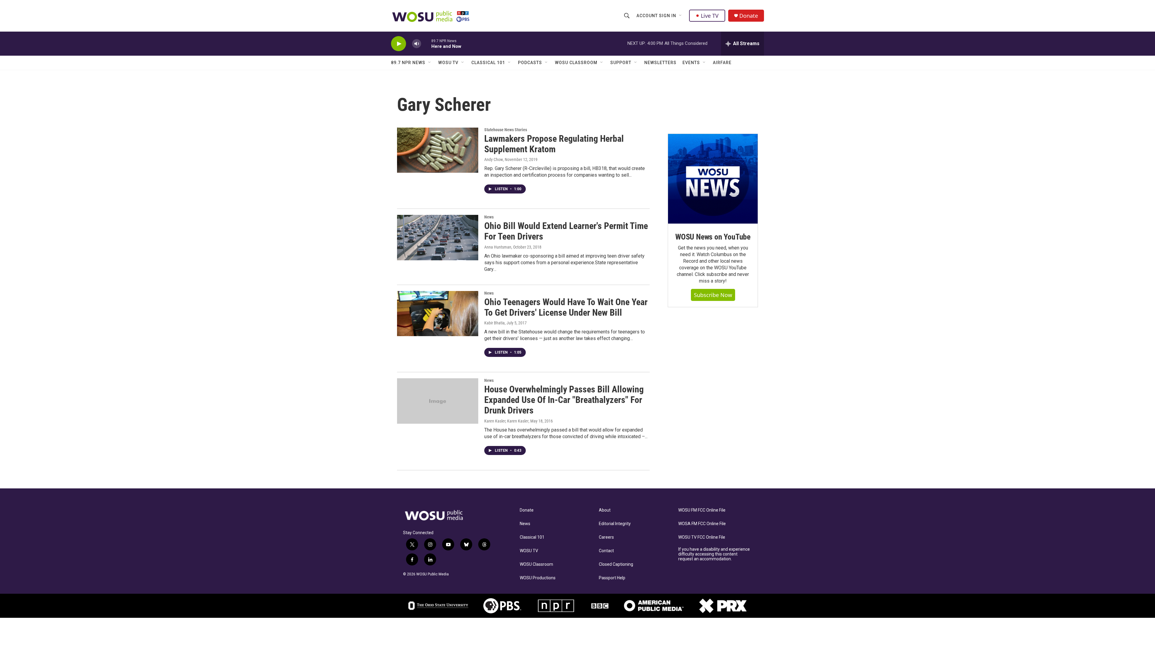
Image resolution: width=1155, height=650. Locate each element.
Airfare (722, 62)
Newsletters (660, 62)
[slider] (426, 43)
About (605, 510)
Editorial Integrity (615, 524)
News (489, 217)
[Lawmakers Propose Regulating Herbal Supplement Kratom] (437, 150)
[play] (398, 43)
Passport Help (612, 578)
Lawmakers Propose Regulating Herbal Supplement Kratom (554, 143)
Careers (606, 537)
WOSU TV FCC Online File (701, 537)
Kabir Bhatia (494, 322)
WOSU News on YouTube (712, 236)
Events (691, 62)
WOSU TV (448, 62)
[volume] (416, 44)
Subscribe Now (713, 295)
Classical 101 (488, 62)
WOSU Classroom (576, 62)
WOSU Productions (538, 578)
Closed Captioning (616, 564)
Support (620, 62)
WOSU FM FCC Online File (701, 510)
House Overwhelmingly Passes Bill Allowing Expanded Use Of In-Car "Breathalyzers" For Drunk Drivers (564, 400)
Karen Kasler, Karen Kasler (506, 421)
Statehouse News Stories (505, 129)
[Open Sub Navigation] (680, 15)
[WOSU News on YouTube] (713, 179)
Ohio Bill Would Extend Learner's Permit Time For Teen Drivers (566, 231)
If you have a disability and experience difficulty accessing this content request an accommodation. (714, 554)
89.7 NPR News (408, 62)
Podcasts (530, 62)
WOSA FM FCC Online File (702, 524)
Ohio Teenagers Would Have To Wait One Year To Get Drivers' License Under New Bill (566, 307)
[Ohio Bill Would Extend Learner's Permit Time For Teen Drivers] (437, 237)
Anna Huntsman (497, 247)
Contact (606, 551)
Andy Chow (493, 159)
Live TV (710, 15)
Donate (748, 16)
